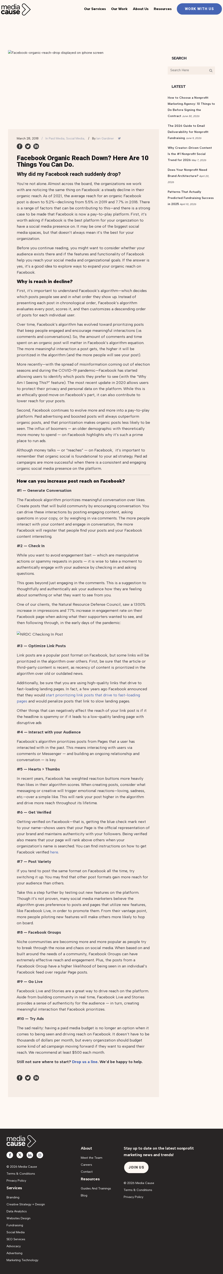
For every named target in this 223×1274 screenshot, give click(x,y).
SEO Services (16, 1239)
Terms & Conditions (21, 1174)
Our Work (119, 9)
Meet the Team (91, 1158)
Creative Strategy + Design (26, 1204)
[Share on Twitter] (28, 146)
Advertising (14, 1253)
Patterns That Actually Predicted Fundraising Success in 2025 (191, 198)
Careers (86, 1165)
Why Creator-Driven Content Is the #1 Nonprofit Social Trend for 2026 (190, 154)
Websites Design (18, 1218)
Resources (163, 9)
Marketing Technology (22, 1260)
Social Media (16, 1232)
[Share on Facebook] (19, 146)
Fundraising (15, 1225)
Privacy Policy (16, 1180)
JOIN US (136, 1167)
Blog (84, 1195)
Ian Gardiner (105, 138)
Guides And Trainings (96, 1188)
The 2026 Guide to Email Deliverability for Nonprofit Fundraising (188, 132)
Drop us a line (85, 1061)
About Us (141, 9)
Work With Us (199, 9)
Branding (13, 1197)
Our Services (95, 9)
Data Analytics (17, 1211)
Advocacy (14, 1246)
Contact (87, 1172)
